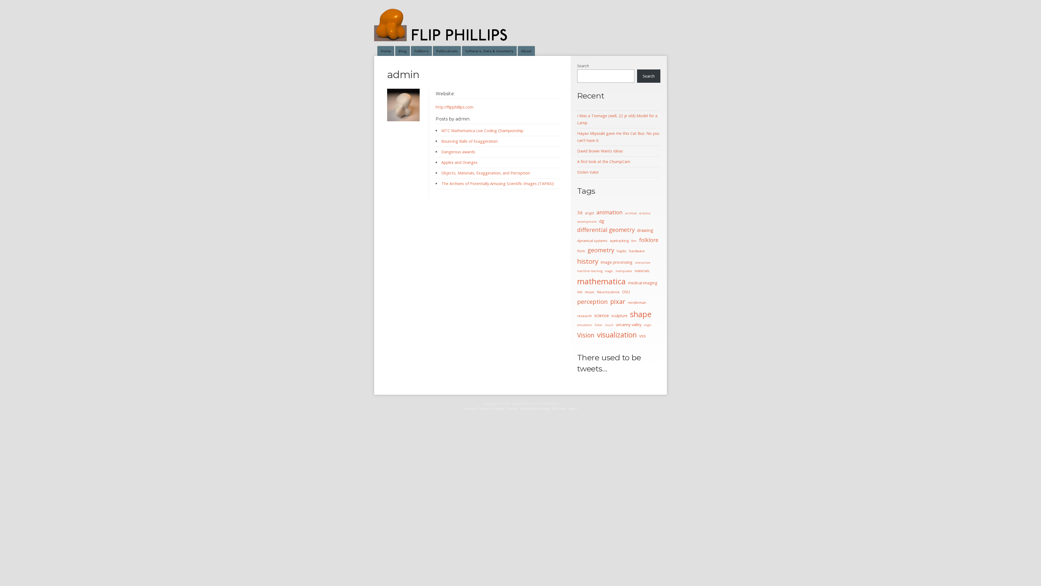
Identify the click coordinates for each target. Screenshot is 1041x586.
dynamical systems (592, 240)
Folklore (421, 51)
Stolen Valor (588, 172)
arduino (645, 213)
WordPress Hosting (535, 408)
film (634, 241)
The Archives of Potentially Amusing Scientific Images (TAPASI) (497, 183)
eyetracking (619, 240)
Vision (586, 335)
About (526, 51)
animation (609, 212)
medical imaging (642, 282)
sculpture (619, 315)
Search (583, 65)
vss (642, 336)
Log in (572, 408)
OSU (626, 291)
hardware (637, 251)
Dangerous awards (458, 151)
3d (580, 212)
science (601, 316)
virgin (647, 325)
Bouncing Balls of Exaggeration (469, 141)
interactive (642, 263)
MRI (580, 292)
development (587, 222)
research (584, 315)
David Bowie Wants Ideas (600, 151)
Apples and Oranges (459, 162)
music (590, 291)
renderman (637, 302)
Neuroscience (608, 291)
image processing (616, 262)
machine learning (589, 271)
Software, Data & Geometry (489, 51)
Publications (447, 51)
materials (642, 270)
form (581, 251)
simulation (584, 325)
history (587, 261)
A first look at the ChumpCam (603, 161)
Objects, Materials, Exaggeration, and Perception (485, 173)
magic (609, 271)
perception (592, 301)
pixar (617, 301)
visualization (617, 335)
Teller (599, 325)
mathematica (601, 281)
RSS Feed (559, 408)
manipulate (624, 271)
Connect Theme (476, 408)
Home (386, 51)
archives (631, 213)
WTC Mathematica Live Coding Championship (482, 130)
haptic (621, 251)
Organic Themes (505, 408)
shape (641, 314)
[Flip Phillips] (444, 38)
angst (589, 213)
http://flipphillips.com (454, 107)
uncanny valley (628, 324)
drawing (645, 230)
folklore (648, 240)
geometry (600, 250)
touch (609, 325)
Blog (402, 51)
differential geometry (606, 230)
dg (601, 221)
